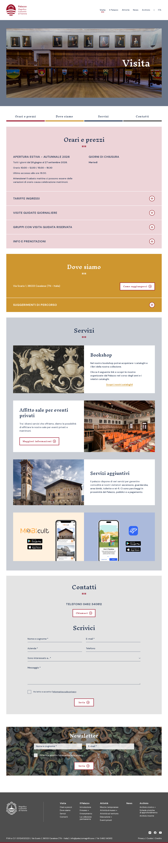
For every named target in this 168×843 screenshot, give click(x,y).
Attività (104, 803)
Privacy (141, 838)
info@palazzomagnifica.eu (82, 838)
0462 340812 (106, 838)
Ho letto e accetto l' (54, 691)
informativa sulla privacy (64, 691)
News (129, 803)
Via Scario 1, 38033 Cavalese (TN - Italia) (50, 838)
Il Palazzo (85, 803)
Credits (158, 838)
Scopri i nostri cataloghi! (119, 384)
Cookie (150, 838)
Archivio (144, 803)
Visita (63, 803)
